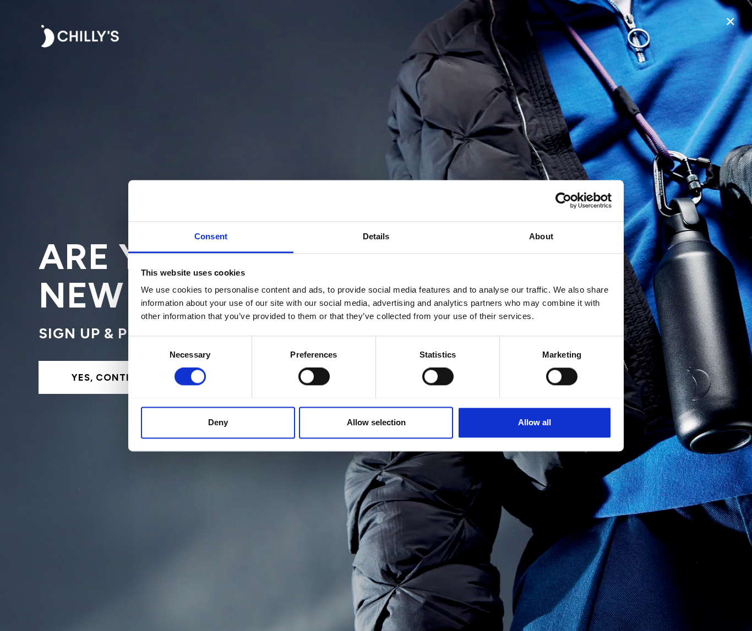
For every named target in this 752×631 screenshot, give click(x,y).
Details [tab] (376, 236)
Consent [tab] (210, 236)
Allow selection (376, 422)
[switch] (314, 376)
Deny (218, 422)
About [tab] (541, 236)
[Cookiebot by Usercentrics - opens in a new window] (563, 200)
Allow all (534, 422)
